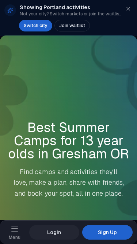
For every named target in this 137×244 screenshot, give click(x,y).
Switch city (35, 26)
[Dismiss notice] (128, 9)
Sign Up (107, 232)
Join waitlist (72, 26)
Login (54, 232)
